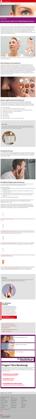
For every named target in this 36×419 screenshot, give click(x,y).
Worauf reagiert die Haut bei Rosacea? (9, 325)
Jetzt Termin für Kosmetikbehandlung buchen (8, 317)
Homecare (3, 407)
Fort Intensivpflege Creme (6, 254)
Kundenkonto (13, 405)
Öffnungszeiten (24, 400)
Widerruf (23, 407)
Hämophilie (3, 398)
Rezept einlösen (14, 398)
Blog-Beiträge (13, 400)
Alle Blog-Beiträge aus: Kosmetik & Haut (25, 359)
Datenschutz (23, 404)
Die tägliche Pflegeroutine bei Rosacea (9, 329)
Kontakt (22, 397)
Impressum (23, 405)
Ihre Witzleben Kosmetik (6, 331)
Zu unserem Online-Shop (6, 1)
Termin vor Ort (14, 404)
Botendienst (13, 402)
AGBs (22, 402)
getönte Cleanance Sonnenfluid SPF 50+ (12, 268)
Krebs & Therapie (4, 400)
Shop (12, 397)
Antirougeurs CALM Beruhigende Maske (9, 242)
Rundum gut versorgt (5, 397)
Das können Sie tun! (5, 327)
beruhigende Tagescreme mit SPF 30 (8, 230)
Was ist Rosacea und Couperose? (8, 324)
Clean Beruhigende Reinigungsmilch (8, 218)
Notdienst (23, 398)
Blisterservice (13, 407)
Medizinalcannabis (4, 405)
